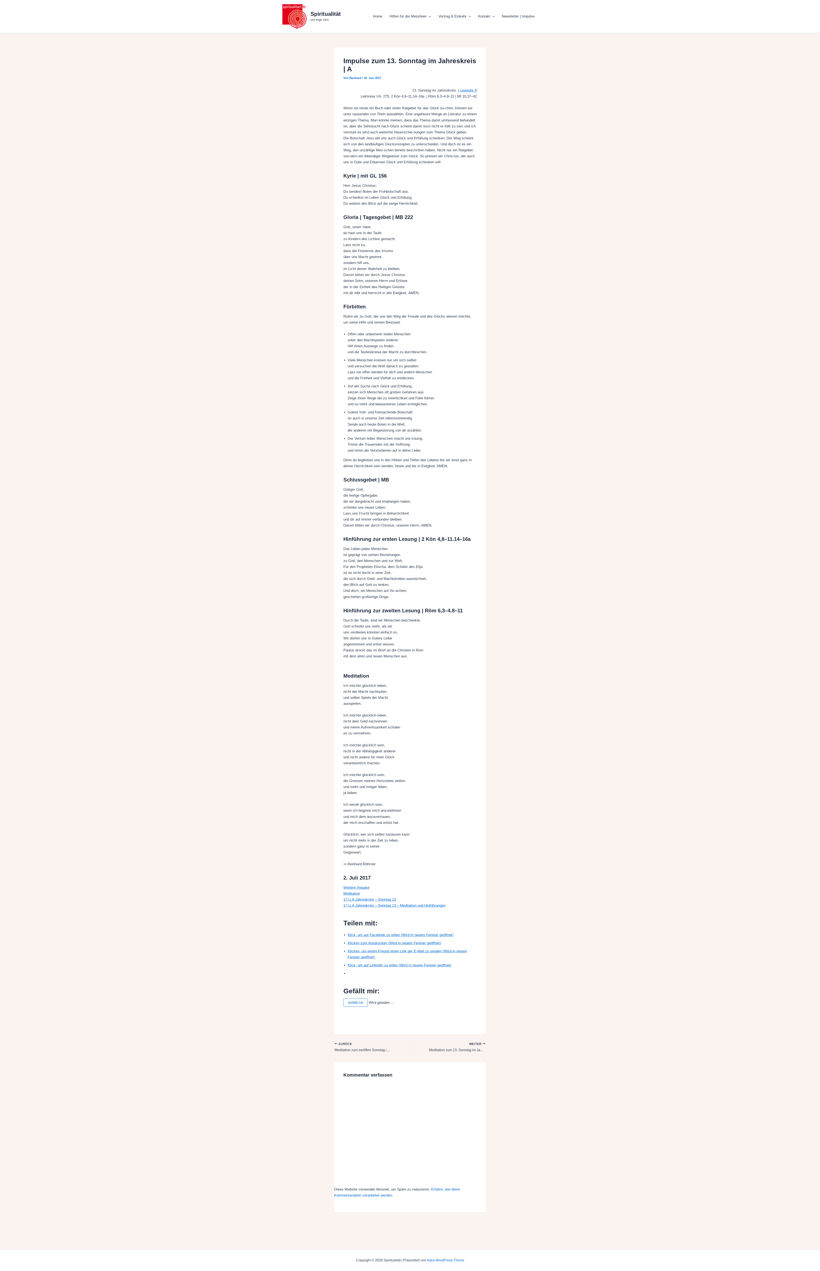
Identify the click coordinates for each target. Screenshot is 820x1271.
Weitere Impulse (356, 888)
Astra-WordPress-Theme (445, 1260)
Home (377, 16)
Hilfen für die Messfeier (408, 16)
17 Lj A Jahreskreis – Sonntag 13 (369, 899)
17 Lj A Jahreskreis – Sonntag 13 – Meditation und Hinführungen (394, 905)
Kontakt (484, 16)
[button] (429, 16)
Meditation (351, 894)
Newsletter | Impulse (518, 16)
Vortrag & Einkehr (452, 16)
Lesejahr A (468, 90)
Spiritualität (325, 14)
